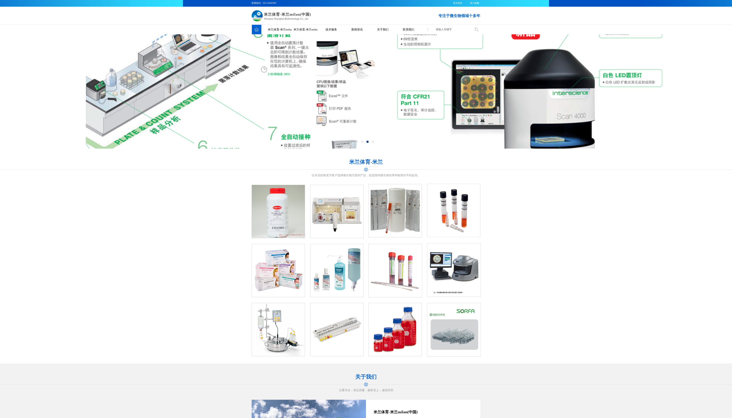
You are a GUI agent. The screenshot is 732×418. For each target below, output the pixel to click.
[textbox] (452, 29)
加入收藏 (474, 3)
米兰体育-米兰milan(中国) (280, 29)
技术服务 (331, 29)
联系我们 (408, 29)
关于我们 (382, 29)
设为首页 (457, 3)
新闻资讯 (357, 29)
